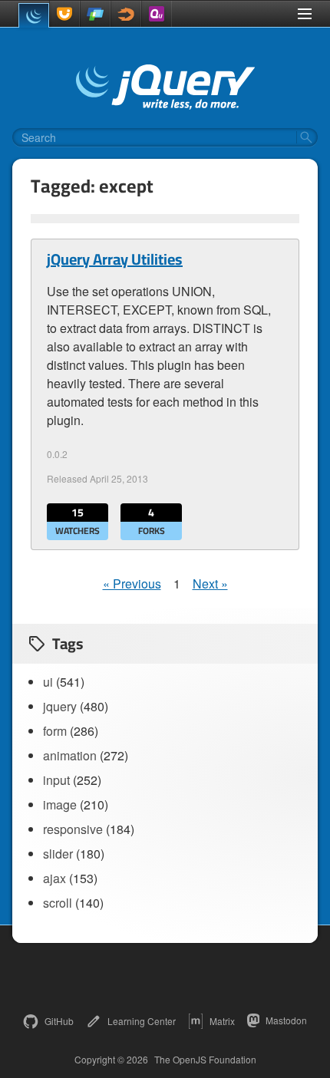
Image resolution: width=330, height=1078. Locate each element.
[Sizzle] (126, 14)
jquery (60, 706)
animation (70, 755)
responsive (73, 829)
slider (58, 853)
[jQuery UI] (64, 14)
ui (48, 682)
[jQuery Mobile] (95, 14)
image (60, 804)
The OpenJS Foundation (205, 1059)
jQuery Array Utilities (115, 259)
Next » (210, 583)
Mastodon (286, 1020)
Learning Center (141, 1020)
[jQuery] (33, 15)
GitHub (59, 1020)
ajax (54, 878)
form (55, 731)
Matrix (222, 1020)
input (56, 780)
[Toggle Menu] (305, 13)
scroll (57, 903)
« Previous (132, 583)
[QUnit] (156, 14)
